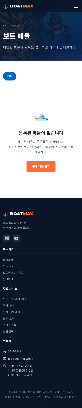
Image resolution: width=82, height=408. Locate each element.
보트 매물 (8, 266)
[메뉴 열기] (76, 6)
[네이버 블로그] (6, 238)
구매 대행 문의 (41, 166)
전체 (9, 76)
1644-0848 (14, 351)
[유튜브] (16, 238)
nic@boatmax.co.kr (20, 358)
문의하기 (8, 279)
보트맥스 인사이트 (13, 272)
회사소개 (8, 260)
